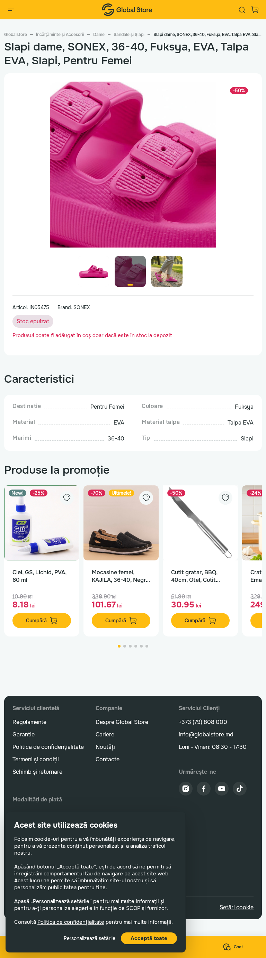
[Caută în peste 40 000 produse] (241, 9)
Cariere (105, 734)
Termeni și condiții (35, 759)
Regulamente (29, 722)
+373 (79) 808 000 (203, 722)
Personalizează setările (89, 938)
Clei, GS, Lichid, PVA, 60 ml (39, 576)
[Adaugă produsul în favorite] (67, 498)
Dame (99, 34)
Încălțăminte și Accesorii (60, 34)
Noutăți (105, 747)
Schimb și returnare (37, 771)
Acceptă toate (149, 938)
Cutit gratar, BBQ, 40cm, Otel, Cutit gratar (194, 576)
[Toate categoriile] (11, 10)
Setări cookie (237, 907)
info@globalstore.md (206, 734)
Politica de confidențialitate (70, 922)
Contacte (107, 759)
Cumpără (36, 620)
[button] (245, 167)
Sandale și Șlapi (129, 34)
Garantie (23, 734)
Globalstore (15, 34)
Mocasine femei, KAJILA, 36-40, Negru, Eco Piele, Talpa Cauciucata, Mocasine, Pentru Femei (121, 576)
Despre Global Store (122, 722)
